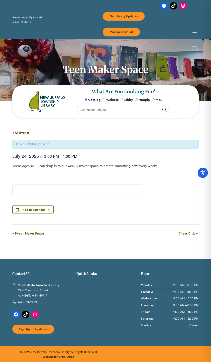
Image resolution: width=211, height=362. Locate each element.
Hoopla (144, 100)
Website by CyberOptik (58, 356)
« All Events (20, 133)
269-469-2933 (27, 302)
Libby (128, 100)
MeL (158, 100)
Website (112, 100)
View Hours (20, 22)
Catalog (94, 100)
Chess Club (188, 233)
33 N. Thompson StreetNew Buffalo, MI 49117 (33, 293)
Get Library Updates (124, 16)
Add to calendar (33, 210)
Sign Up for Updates (33, 329)
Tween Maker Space (28, 233)
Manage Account (121, 32)
